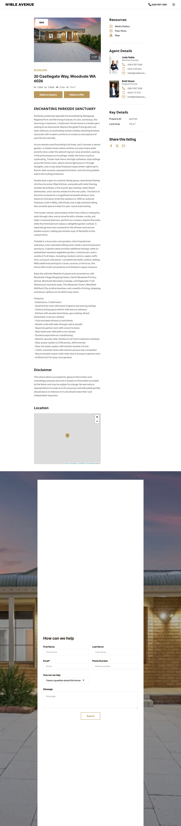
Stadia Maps (74, 463)
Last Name (98, 646)
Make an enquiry (48, 94)
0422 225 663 (134, 68)
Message (48, 689)
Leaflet (67, 463)
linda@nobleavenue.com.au (137, 73)
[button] (68, 436)
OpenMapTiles (81, 463)
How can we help (52, 675)
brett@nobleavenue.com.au (137, 96)
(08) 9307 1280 (135, 64)
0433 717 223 (134, 92)
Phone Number (100, 660)
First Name (49, 646)
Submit (90, 716)
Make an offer (77, 94)
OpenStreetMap (90, 463)
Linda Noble (128, 57)
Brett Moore (128, 81)
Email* (46, 660)
